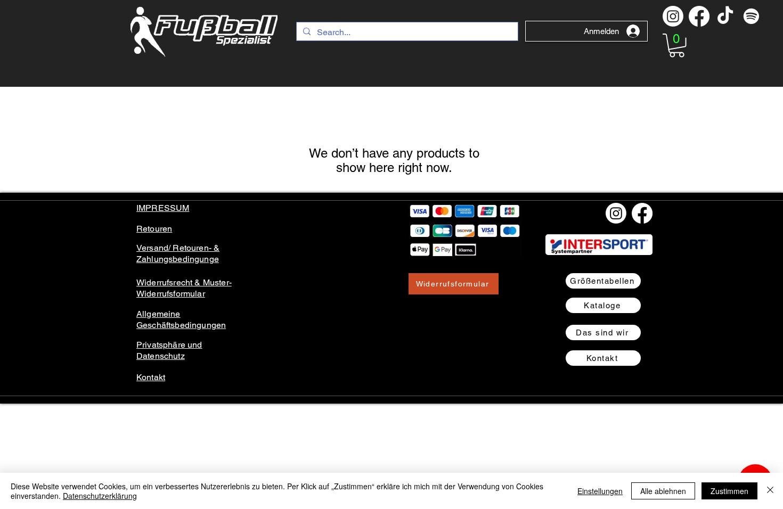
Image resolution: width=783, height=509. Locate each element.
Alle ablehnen (663, 491)
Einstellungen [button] (600, 491)
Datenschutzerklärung (100, 495)
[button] (677, 46)
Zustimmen (729, 491)
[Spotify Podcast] (751, 16)
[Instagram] (673, 16)
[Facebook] (699, 16)
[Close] (770, 490)
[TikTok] (725, 16)
